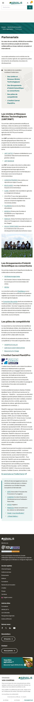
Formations (4, 581)
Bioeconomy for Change (11, 351)
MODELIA (7, 211)
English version (8, 597)
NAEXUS (7, 219)
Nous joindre (8, 650)
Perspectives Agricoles (7, 615)
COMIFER (10, 497)
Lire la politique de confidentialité (10, 694)
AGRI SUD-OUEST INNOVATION (14, 348)
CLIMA (6, 191)
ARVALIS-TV (5, 609)
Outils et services (6, 572)
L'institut (3, 588)
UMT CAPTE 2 (8, 153)
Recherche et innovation (8, 585)
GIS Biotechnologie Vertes (12, 276)
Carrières (4, 594)
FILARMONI (8, 206)
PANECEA (10, 507)
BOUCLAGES (8, 185)
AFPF (9, 491)
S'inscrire (7, 639)
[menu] (3, 3)
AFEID (9, 504)
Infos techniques (6, 569)
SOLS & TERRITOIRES (11, 226)
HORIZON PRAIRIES (10, 180)
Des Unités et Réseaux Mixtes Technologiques (13, 79)
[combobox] (17, 7)
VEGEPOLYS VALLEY (11, 344)
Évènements (5, 575)
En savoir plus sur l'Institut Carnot (12, 474)
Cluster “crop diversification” (15, 513)
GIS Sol (6, 287)
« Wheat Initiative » (12, 516)
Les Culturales (5, 612)
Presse (3, 591)
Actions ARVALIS (6, 619)
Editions (3, 578)
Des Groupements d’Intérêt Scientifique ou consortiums (15, 88)
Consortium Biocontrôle (10, 301)
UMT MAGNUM (9, 161)
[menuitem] (28, 2)
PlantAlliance (21, 291)
